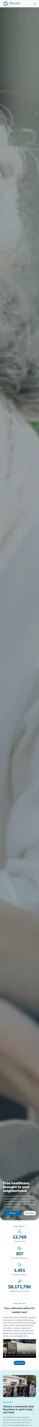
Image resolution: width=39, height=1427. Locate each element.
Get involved (29, 1213)
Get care (12, 1213)
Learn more (19, 1363)
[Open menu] (35, 4)
